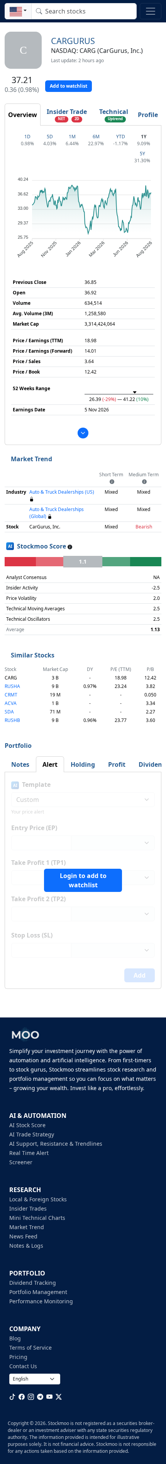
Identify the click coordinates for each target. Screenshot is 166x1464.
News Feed (23, 1236)
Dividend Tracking (32, 1282)
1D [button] (27, 136)
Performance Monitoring (41, 1301)
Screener (20, 1162)
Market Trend (26, 1227)
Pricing (18, 1356)
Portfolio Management (38, 1292)
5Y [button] (142, 153)
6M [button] (96, 136)
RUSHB (12, 720)
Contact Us (23, 1366)
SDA (9, 711)
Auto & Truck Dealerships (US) (61, 492)
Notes (20, 764)
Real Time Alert (29, 1153)
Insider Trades (28, 1208)
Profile (148, 114)
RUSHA (12, 686)
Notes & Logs (26, 1245)
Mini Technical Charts (37, 1217)
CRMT (11, 694)
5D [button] (50, 136)
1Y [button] (143, 136)
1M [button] (72, 136)
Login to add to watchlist (83, 880)
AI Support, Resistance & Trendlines (55, 1143)
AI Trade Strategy (31, 1134)
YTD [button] (120, 136)
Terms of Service (30, 1347)
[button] (18, 11)
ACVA (11, 703)
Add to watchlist (68, 86)
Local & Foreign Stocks (38, 1199)
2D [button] (77, 118)
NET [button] (61, 118)
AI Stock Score (27, 1125)
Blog (15, 1338)
